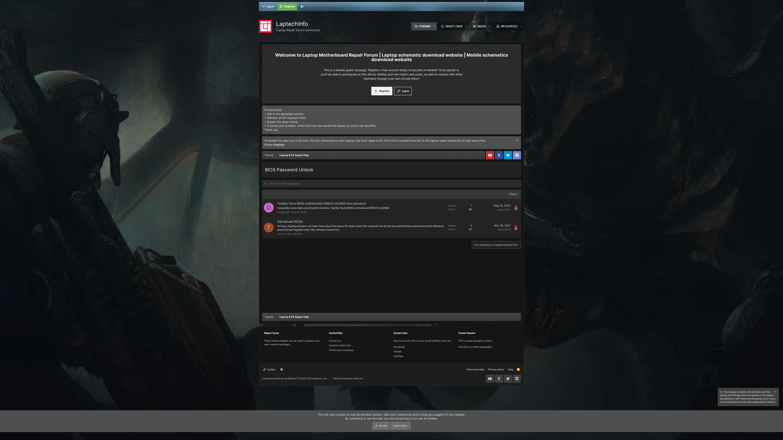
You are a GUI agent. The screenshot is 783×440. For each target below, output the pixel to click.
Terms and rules (475, 369)
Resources (509, 26)
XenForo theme (341, 378)
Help (510, 369)
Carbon (271, 369)
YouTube (398, 356)
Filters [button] (512, 194)
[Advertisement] (391, 281)
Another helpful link (340, 345)
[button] (434, 26)
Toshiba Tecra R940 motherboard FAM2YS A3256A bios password (321, 203)
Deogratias (283, 212)
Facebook (399, 346)
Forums (425, 26)
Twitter (397, 351)
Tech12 (281, 233)
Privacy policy (496, 369)
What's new (454, 26)
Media (482, 26)
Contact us (335, 340)
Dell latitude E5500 (290, 221)
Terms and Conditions (341, 350)
